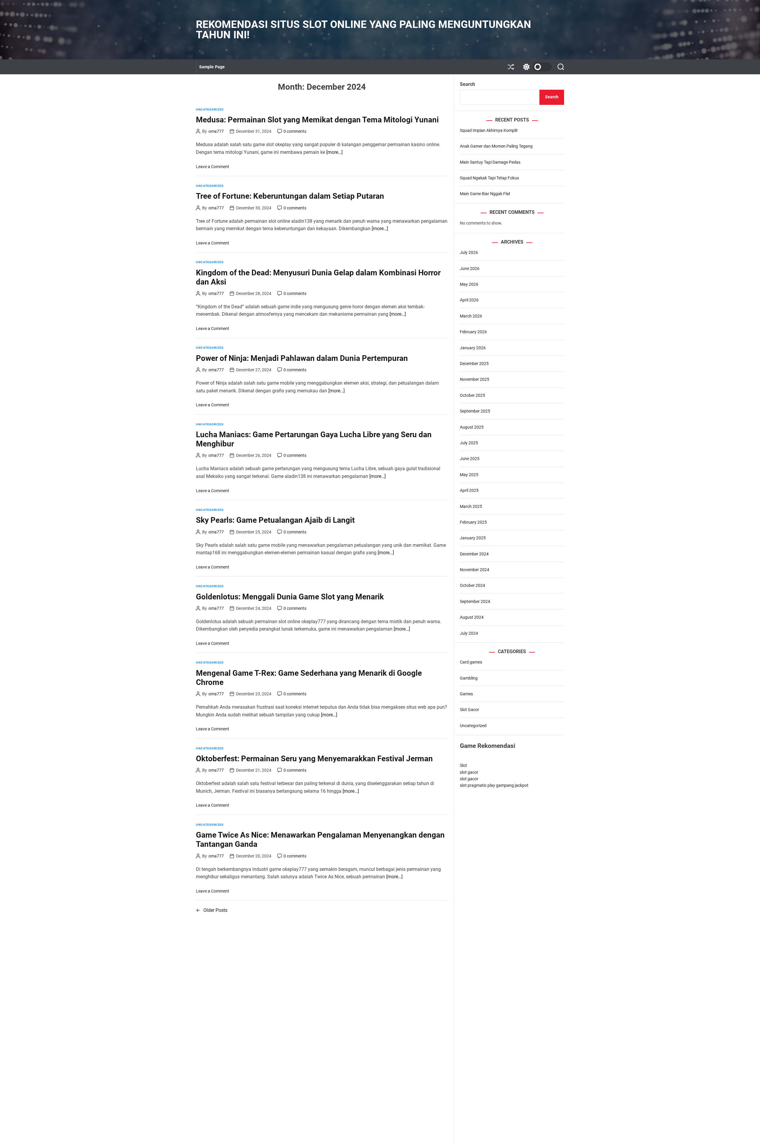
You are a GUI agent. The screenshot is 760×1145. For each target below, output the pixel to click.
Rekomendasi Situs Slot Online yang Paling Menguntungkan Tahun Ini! (363, 29)
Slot (463, 765)
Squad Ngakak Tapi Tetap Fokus (489, 178)
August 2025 (472, 427)
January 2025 (473, 538)
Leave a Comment (212, 166)
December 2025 (474, 363)
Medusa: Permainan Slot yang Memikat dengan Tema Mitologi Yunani (317, 119)
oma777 (216, 131)
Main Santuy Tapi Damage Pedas (490, 162)
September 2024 (475, 601)
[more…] (334, 152)
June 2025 (469, 458)
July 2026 (469, 252)
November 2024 (474, 569)
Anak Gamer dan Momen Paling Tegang (496, 146)
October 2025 (472, 395)
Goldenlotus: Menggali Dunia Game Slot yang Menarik (290, 596)
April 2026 (469, 300)
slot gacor (469, 772)
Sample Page (212, 66)
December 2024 (474, 554)
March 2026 (471, 316)
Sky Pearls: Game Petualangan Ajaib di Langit (275, 520)
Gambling (469, 678)
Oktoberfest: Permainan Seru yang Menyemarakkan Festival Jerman (314, 758)
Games (466, 693)
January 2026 (473, 347)
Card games (471, 662)
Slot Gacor (469, 709)
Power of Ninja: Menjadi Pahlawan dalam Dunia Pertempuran (302, 358)
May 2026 (469, 284)
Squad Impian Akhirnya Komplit (489, 130)
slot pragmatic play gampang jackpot (494, 785)
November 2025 (474, 379)
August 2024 (472, 617)
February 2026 (473, 331)
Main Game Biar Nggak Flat (485, 193)
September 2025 (475, 411)
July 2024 (469, 633)
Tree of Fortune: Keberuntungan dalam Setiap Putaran (290, 196)
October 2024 (472, 585)
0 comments (295, 131)
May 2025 (469, 474)
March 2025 (471, 506)
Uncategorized (210, 109)
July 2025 (469, 442)
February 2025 (473, 522)
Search (467, 84)
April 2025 (469, 490)
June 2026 (469, 268)
